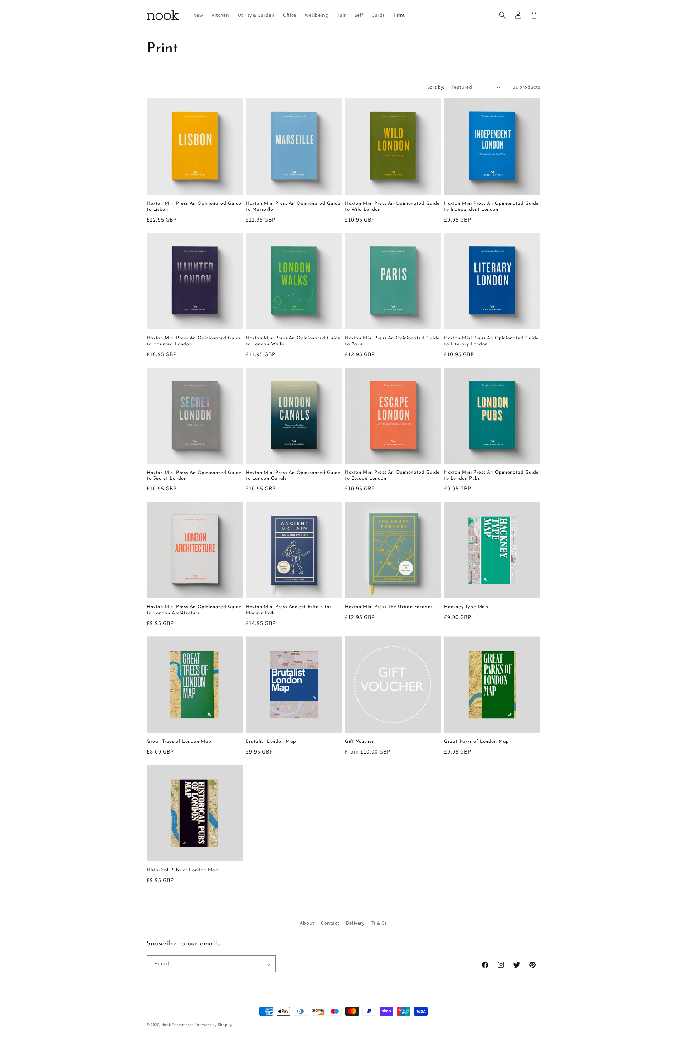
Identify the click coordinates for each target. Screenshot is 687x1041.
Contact (330, 923)
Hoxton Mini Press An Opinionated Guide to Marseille (293, 206)
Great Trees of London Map (179, 741)
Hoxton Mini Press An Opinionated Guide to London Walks (293, 341)
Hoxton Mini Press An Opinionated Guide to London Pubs (491, 475)
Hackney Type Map (466, 607)
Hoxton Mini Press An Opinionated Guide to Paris (392, 341)
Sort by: (435, 87)
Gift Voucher (359, 741)
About (307, 923)
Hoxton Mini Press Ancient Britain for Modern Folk (288, 610)
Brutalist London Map (271, 741)
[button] (502, 15)
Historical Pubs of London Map (182, 870)
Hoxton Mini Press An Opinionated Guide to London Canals (293, 475)
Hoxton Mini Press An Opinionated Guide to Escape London (392, 475)
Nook (166, 1024)
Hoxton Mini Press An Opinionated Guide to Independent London (491, 206)
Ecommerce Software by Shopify (202, 1024)
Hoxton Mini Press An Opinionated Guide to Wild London (392, 206)
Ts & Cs (379, 923)
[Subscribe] (267, 964)
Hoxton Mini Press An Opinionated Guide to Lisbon (194, 206)
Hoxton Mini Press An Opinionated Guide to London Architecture (194, 610)
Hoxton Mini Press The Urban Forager (389, 607)
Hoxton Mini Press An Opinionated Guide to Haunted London (194, 341)
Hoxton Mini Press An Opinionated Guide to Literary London (491, 341)
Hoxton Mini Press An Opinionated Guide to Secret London (194, 475)
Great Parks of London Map (476, 741)
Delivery (355, 923)
